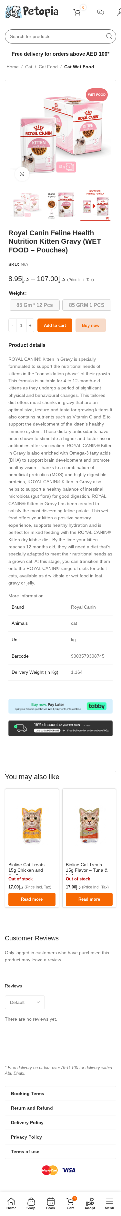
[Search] (109, 36)
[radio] (35, 305)
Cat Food (48, 66)
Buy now (90, 325)
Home (12, 66)
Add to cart (55, 325)
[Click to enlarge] (22, 174)
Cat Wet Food (79, 66)
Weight (17, 293)
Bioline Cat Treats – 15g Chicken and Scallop (28, 870)
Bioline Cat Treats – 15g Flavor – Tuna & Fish (86, 870)
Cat (28, 66)
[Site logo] (31, 11)
